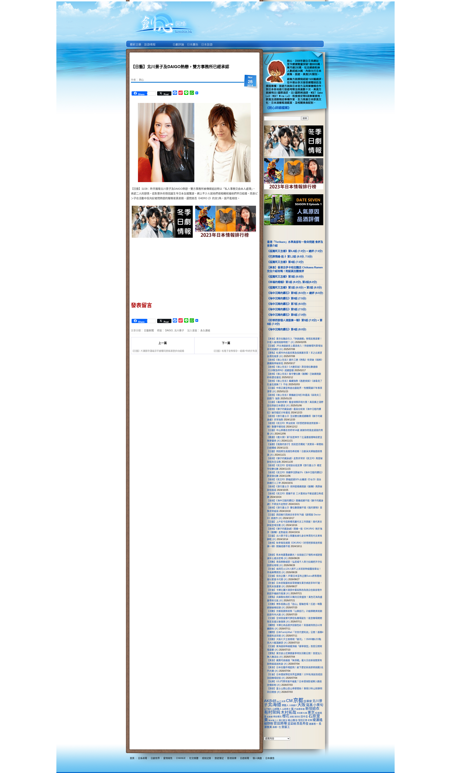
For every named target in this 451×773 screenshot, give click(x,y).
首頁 (132, 758)
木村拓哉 (288, 712)
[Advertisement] (162, 268)
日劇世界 (178, 42)
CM (289, 700)
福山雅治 (293, 720)
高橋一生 (277, 727)
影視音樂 (231, 758)
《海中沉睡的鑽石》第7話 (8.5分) (286, 303)
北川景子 (179, 330)
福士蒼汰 (283, 720)
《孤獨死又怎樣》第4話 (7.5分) (285, 261)
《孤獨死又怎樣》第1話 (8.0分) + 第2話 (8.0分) (294, 287)
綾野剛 (268, 723)
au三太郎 (281, 701)
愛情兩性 (167, 758)
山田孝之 (286, 709)
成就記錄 (206, 758)
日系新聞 (142, 758)
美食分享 (221, 42)
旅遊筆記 (219, 758)
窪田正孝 (302, 720)
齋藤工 (286, 726)
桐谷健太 (277, 716)
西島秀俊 (302, 723)
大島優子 (293, 705)
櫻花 (285, 716)
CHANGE (181, 758)
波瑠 (292, 717)
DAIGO (169, 330)
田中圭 (304, 716)
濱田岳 (297, 717)
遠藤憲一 (313, 723)
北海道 (274, 704)
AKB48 (270, 701)
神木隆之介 (273, 720)
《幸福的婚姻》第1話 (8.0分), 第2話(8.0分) (292, 281)
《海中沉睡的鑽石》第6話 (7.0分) (286, 314)
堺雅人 (285, 705)
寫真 (309, 705)
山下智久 (268, 709)
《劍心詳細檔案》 (278, 108)
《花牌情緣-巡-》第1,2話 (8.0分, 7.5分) (289, 256)
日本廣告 (192, 42)
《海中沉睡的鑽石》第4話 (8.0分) (286, 329)
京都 (298, 700)
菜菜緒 (292, 723)
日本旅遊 (206, 42)
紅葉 (310, 720)
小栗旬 (318, 705)
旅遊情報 (164, 42)
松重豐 (270, 717)
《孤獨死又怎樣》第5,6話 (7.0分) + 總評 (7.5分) (295, 251)
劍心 (141, 79)
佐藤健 (308, 701)
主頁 (135, 42)
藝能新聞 (149, 42)
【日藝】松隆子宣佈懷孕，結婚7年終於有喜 (234, 350)
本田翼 (300, 713)
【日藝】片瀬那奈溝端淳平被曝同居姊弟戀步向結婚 (157, 350)
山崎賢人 (277, 709)
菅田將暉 (280, 723)
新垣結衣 (312, 709)
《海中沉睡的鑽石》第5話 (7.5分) (286, 309)
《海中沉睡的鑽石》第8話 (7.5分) (286, 298)
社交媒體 (193, 758)
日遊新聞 (244, 758)
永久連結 (205, 330)
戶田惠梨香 (299, 709)
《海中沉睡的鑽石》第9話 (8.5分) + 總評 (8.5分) (295, 292)
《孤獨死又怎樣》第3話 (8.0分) (285, 276)
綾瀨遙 (318, 720)
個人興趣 (257, 758)
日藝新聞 (149, 330)
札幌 (305, 713)
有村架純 (272, 712)
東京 (311, 712)
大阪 (301, 704)
